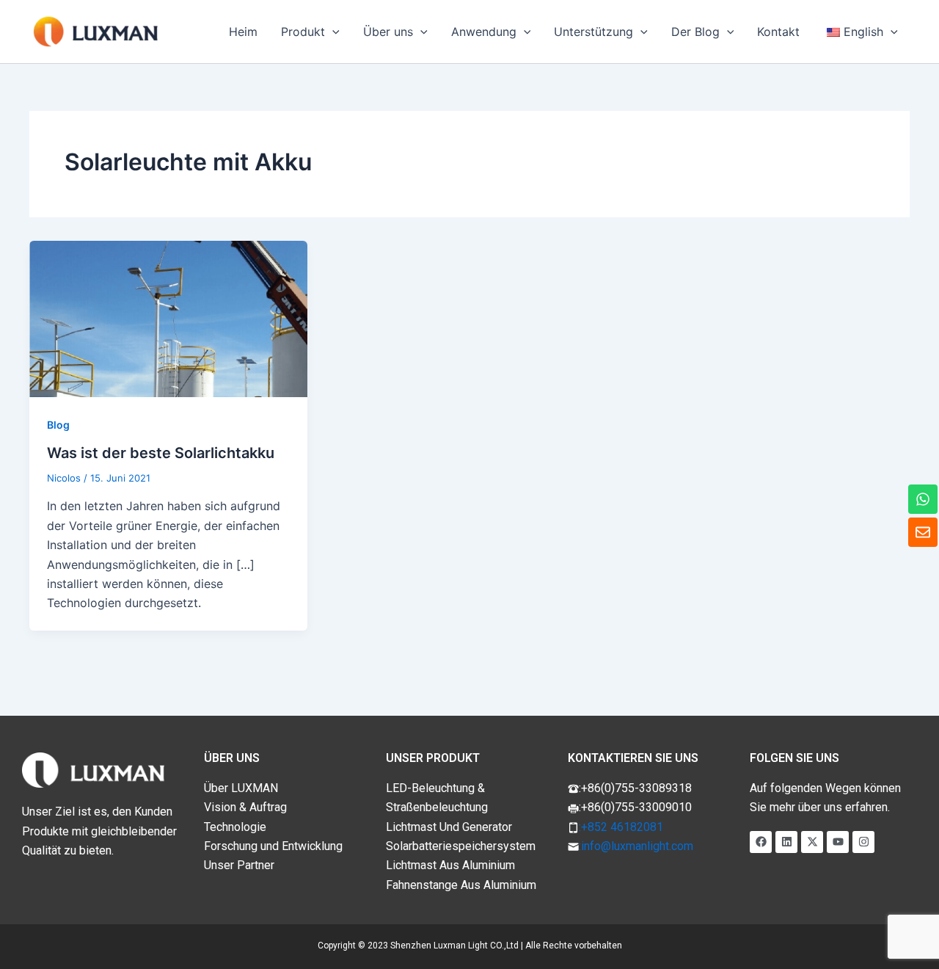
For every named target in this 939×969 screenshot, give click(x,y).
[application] (332, 31)
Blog (58, 424)
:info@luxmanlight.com (636, 846)
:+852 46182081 (621, 827)
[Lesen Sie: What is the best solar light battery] (168, 318)
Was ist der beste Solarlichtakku (160, 453)
